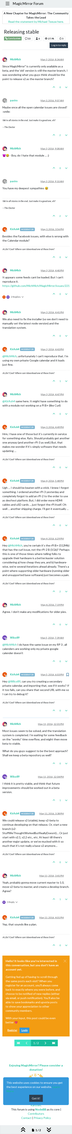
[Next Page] (45, 1043)
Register (12, 1030)
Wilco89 (14, 637)
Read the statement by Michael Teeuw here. (36, 21)
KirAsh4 (14, 229)
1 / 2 (36, 1043)
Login (24, 1030)
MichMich (15, 59)
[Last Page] (53, 1043)
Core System (14, 38)
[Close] (65, 961)
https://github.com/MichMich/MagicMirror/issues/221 (36, 285)
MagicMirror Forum (28, 3)
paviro (14, 100)
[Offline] (6, 59)
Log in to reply (58, 45)
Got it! (36, 1098)
